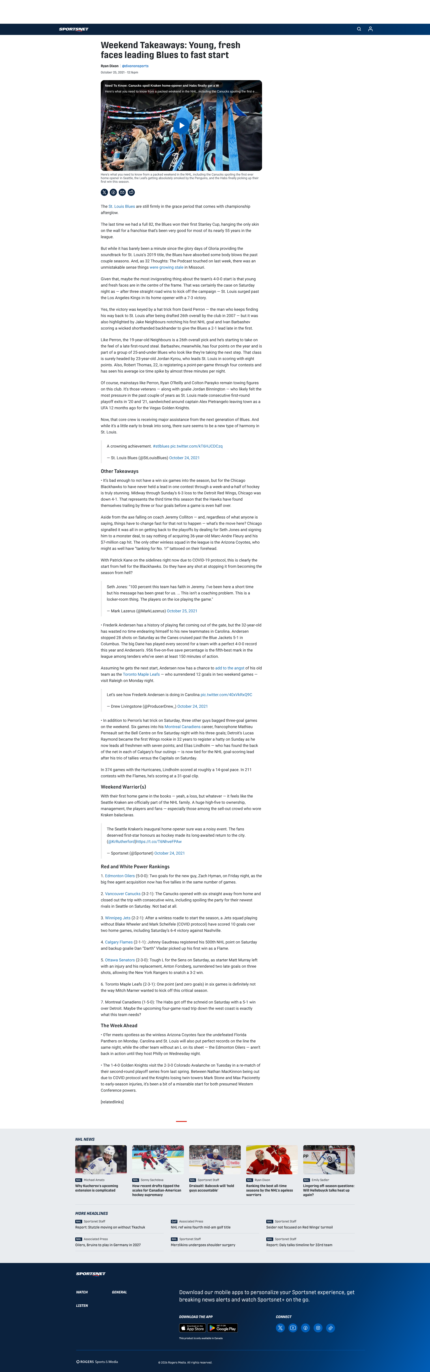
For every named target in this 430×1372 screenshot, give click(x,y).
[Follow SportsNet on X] (280, 1328)
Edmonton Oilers (120, 875)
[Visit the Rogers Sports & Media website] (97, 1361)
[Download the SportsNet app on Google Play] (222, 1328)
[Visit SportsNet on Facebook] (305, 1328)
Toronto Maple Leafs (141, 674)
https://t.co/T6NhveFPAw (159, 841)
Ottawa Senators (120, 960)
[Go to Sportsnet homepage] (73, 30)
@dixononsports (135, 66)
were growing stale (166, 267)
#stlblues (161, 446)
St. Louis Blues (122, 206)
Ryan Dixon (110, 66)
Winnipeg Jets (117, 917)
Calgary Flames (119, 942)
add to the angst (229, 668)
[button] (359, 29)
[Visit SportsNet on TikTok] (330, 1328)
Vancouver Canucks (122, 893)
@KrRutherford (121, 841)
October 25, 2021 (182, 610)
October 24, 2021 (184, 457)
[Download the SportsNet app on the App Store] (192, 1328)
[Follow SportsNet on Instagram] (318, 1328)
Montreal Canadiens (183, 726)
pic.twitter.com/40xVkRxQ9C (226, 694)
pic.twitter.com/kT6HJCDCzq (196, 446)
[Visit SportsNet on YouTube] (292, 1328)
